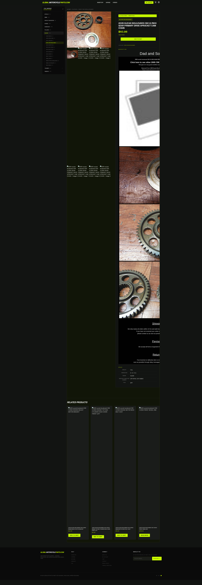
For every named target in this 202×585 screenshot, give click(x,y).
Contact (104, 561)
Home (69, 9)
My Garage (149, 2)
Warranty (73, 561)
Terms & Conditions (107, 565)
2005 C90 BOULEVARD (129, 45)
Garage (108, 2)
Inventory (100, 2)
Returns (73, 559)
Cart (103, 559)
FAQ (72, 563)
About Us (104, 554)
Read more (144, 535)
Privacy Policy (105, 563)
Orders (115, 2)
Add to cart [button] (74, 535)
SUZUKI (74, 9)
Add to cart (138, 39)
